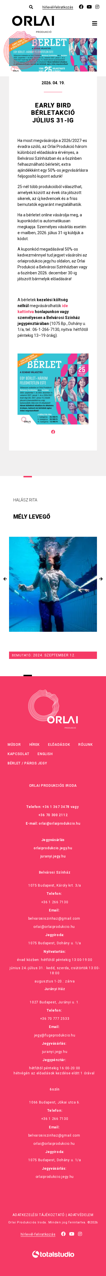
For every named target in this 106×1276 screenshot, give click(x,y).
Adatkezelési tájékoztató (38, 1215)
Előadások (59, 745)
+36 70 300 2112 (53, 815)
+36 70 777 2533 (55, 1019)
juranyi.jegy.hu (53, 856)
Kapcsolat (18, 754)
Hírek (34, 745)
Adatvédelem (81, 1215)
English (45, 754)
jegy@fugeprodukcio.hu (54, 1035)
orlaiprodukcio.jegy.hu (53, 848)
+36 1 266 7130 (54, 902)
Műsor (14, 745)
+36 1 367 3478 (56, 807)
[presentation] (5, 579)
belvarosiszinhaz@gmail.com (54, 919)
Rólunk (85, 745)
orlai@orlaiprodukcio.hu (59, 823)
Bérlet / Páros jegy (27, 763)
